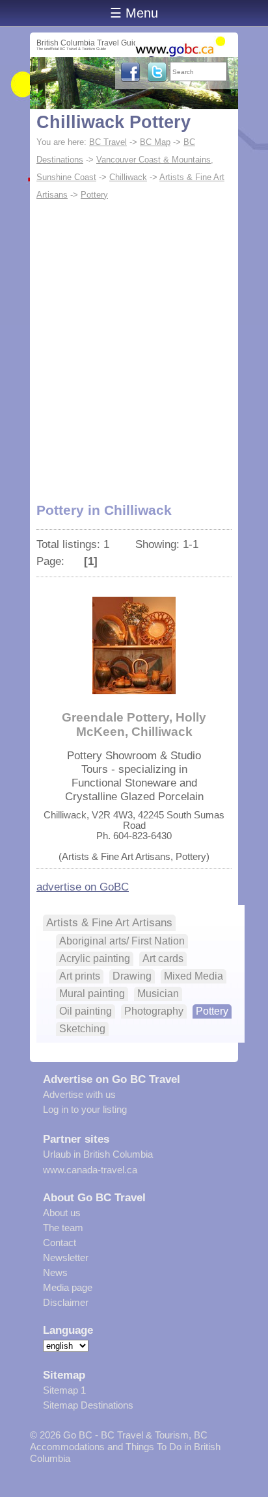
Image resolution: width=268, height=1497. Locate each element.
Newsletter (65, 1257)
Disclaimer (65, 1302)
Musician (158, 993)
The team (63, 1227)
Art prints (79, 976)
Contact (59, 1242)
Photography (153, 1011)
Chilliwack (128, 177)
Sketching (82, 1028)
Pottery (94, 195)
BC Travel (108, 142)
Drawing (132, 976)
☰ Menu (134, 13)
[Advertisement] (134, 344)
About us (62, 1212)
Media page (67, 1287)
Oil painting (85, 1011)
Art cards (162, 958)
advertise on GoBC (82, 886)
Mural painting (92, 993)
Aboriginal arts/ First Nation (122, 940)
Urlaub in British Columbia (98, 1154)
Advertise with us (79, 1094)
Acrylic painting (94, 958)
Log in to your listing (85, 1109)
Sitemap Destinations (88, 1405)
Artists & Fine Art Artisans (109, 922)
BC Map (155, 142)
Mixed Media (193, 976)
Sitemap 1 (64, 1390)
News (55, 1272)
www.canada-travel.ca (90, 1169)
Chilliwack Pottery (113, 122)
